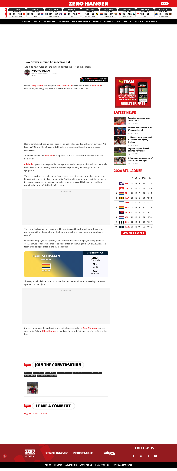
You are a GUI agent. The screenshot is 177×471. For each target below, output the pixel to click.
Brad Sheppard (90, 328)
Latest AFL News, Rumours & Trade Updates (87, 373)
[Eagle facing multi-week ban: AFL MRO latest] (120, 151)
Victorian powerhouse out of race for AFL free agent (140, 159)
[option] (17, 12)
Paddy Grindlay (40, 70)
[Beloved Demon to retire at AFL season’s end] (120, 131)
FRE (126, 183)
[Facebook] (134, 456)
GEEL (127, 203)
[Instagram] (148, 456)
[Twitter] (141, 456)
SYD (126, 188)
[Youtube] (155, 456)
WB (126, 217)
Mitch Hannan (49, 331)
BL (126, 193)
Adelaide (96, 85)
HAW (127, 198)
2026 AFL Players (30, 375)
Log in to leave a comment (36, 413)
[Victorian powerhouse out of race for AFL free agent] (120, 161)
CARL (127, 227)
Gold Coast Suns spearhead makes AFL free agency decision (140, 139)
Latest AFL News (50, 373)
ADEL (127, 208)
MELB (127, 212)
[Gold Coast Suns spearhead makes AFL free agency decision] (120, 140)
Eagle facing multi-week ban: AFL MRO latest (138, 149)
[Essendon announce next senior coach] (120, 121)
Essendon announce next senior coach (139, 119)
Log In (164, 4)
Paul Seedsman (64, 85)
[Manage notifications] (5, 456)
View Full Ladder (133, 233)
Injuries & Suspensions (65, 373)
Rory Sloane (37, 85)
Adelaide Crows (38, 373)
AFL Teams (28, 373)
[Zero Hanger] (88, 4)
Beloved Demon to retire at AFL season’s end (140, 129)
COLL (127, 222)
